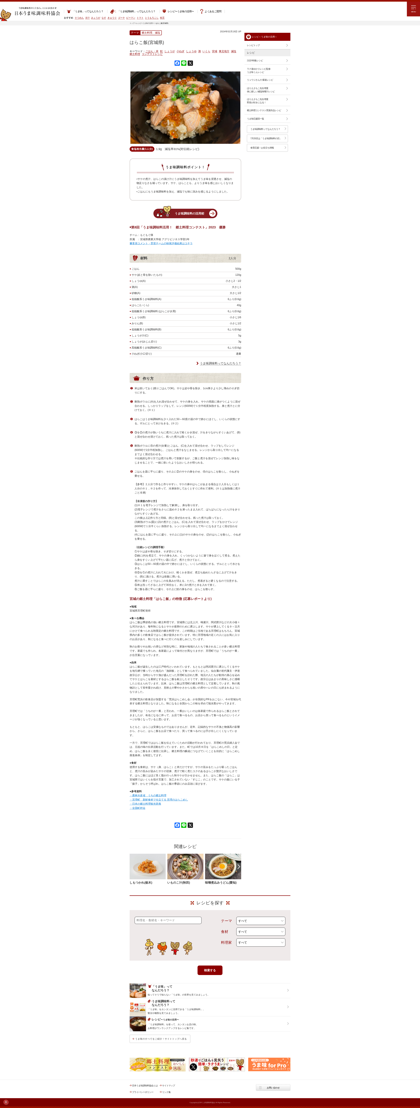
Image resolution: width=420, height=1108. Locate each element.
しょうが (169, 51)
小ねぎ (180, 51)
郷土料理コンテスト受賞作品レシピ (264, 110)
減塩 (233, 51)
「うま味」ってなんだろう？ (88, 11)
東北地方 (224, 51)
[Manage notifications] (6, 1102)
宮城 (214, 51)
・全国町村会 (137, 808)
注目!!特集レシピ (255, 60)
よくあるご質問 (213, 11)
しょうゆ (191, 51)
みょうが (95, 17)
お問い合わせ (273, 1087)
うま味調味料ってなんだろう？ (220, 363)
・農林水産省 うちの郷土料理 (148, 795)
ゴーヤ (121, 17)
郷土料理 (135, 54)
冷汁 (87, 17)
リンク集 (166, 1092)
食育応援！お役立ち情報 (262, 147)
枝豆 (162, 17)
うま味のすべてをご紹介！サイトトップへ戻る (161, 1038)
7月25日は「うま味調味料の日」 (266, 138)
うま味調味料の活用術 (189, 213)
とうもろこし (152, 17)
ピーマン (130, 17)
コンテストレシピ (152, 54)
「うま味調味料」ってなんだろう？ (136, 11)
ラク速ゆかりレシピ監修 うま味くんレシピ (258, 70)
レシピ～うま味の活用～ (264, 36)
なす (104, 17)
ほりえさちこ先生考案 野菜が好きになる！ (257, 101)
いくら (206, 51)
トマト (140, 17)
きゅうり (112, 17)
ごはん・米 (151, 51)
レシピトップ (253, 45)
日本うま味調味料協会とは (145, 1085)
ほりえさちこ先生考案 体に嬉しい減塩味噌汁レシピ (261, 90)
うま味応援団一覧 (255, 118)
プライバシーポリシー (142, 1092)
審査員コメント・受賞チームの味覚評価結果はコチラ (161, 243)
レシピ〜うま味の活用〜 (181, 11)
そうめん (79, 17)
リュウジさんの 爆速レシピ (260, 80)
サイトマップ (168, 1085)
